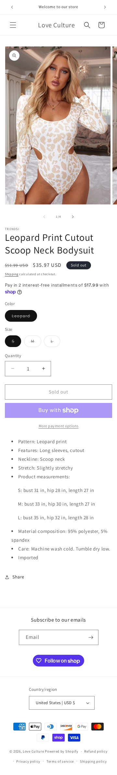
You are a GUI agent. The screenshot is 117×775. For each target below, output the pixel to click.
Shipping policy (93, 761)
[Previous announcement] (12, 7)
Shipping (12, 274)
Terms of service (60, 761)
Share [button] (18, 577)
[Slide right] (73, 217)
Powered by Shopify (61, 751)
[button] (13, 25)
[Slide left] (44, 217)
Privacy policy (28, 761)
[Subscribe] (91, 637)
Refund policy (95, 751)
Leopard (24, 317)
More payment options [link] (59, 425)
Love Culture (33, 751)
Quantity (13, 355)
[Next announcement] (105, 7)
